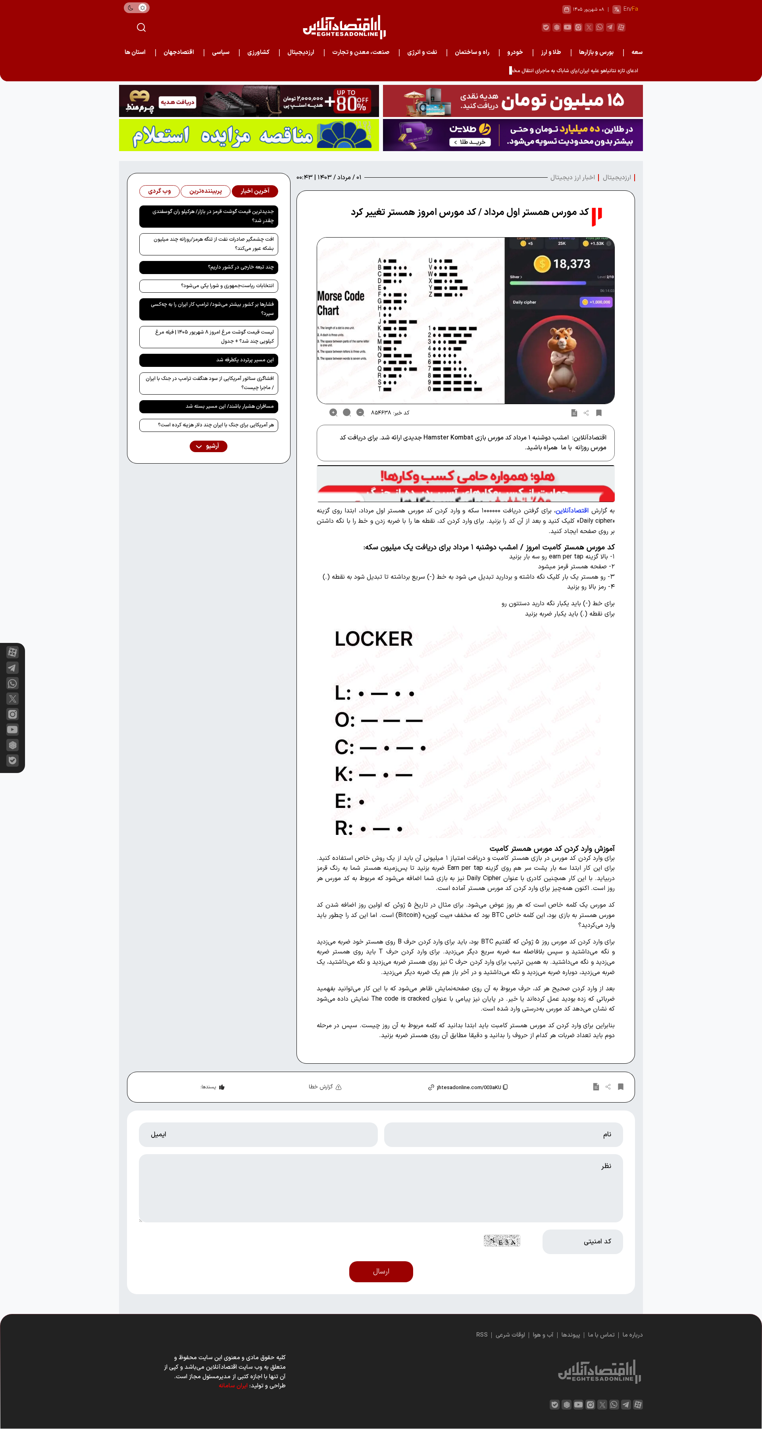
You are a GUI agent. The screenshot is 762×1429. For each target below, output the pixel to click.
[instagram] (578, 27)
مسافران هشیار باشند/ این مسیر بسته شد (230, 406)
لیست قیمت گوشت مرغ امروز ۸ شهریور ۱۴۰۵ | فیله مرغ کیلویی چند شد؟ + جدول (214, 336)
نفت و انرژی (422, 52)
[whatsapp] (599, 27)
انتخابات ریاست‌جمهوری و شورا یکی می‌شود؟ (227, 286)
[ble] (546, 27)
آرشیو (212, 446)
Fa (635, 9)
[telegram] (610, 27)
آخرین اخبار (255, 191)
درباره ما (633, 1335)
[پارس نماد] (249, 135)
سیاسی (220, 52)
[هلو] (466, 483)
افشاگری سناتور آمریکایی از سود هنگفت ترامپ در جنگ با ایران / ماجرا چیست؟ (210, 383)
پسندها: (208, 1087)
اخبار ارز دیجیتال (572, 177)
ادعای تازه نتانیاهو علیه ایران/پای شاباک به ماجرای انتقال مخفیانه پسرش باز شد (555, 71)
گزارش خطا (321, 1087)
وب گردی (159, 191)
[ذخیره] (599, 412)
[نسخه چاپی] (574, 412)
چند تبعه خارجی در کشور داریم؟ (241, 267)
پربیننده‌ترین (205, 191)
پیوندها (571, 1335)
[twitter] (589, 27)
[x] (12, 698)
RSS (482, 1335)
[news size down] (360, 412)
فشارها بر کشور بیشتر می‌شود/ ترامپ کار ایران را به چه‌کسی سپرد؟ (212, 309)
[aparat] (621, 27)
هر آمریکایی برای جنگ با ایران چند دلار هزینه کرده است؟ (216, 425)
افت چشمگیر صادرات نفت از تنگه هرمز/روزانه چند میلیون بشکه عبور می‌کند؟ (214, 244)
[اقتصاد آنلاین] (344, 27)
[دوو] (513, 101)
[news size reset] (347, 412)
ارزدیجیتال (300, 52)
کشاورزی (258, 52)
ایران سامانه (233, 1386)
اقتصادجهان (179, 52)
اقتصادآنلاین (572, 511)
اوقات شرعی (510, 1335)
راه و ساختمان (472, 52)
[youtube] (567, 27)
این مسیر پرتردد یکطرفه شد (245, 360)
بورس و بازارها (596, 52)
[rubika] (556, 27)
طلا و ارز (551, 52)
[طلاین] (513, 135)
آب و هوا (543, 1335)
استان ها (135, 52)
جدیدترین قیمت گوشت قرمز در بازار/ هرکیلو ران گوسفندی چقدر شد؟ (213, 216)
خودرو (515, 52)
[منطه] (249, 101)
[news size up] (333, 412)
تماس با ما (601, 1335)
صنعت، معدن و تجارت (360, 52)
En (626, 9)
